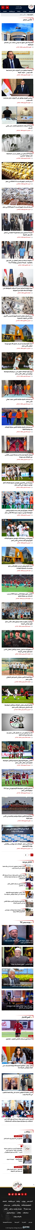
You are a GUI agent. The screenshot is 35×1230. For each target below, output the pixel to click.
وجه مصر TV (27, 1209)
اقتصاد (5, 11)
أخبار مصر (31, 11)
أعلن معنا (17, 1222)
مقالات (19, 1212)
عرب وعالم (7, 1205)
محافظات (25, 1212)
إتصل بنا (24, 1222)
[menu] (7, 7)
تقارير (5, 1209)
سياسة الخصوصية (7, 1222)
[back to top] (33, 1184)
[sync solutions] (26, 1228)
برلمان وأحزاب (16, 1205)
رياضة (18, 11)
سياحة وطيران (11, 1212)
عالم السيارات (18, 1216)
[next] (26, 855)
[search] (3, 7)
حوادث (24, 11)
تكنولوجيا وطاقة (26, 1205)
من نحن (30, 1222)
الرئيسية (30, 14)
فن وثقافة (12, 11)
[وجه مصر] (31, 6)
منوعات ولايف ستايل (15, 1209)
